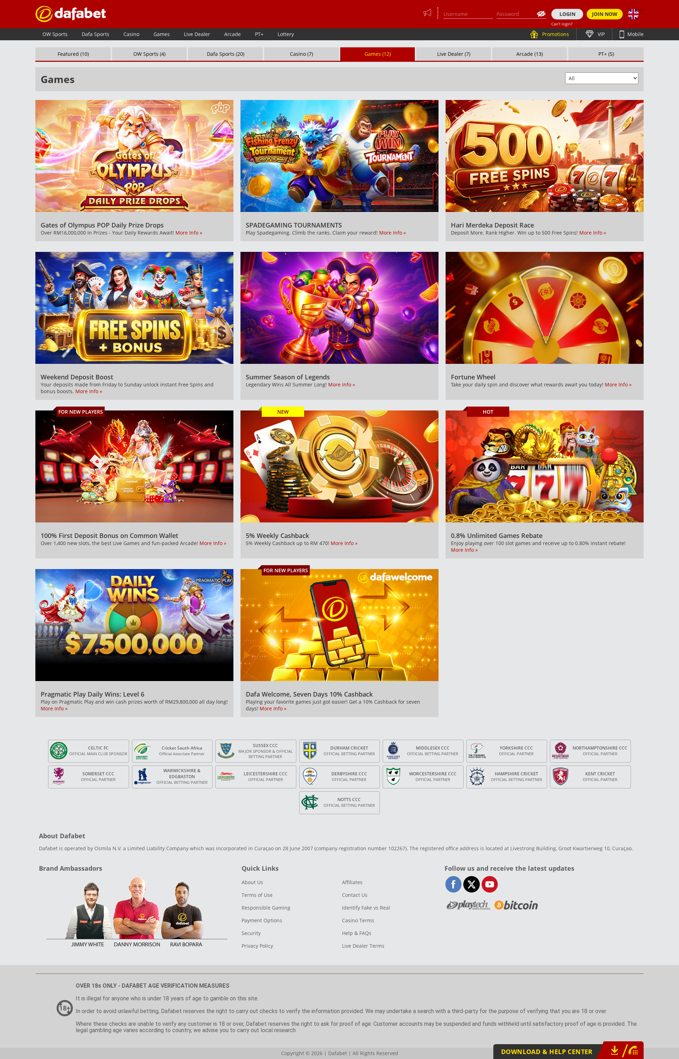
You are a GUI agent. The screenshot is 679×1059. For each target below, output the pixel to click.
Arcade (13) (529, 54)
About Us (252, 882)
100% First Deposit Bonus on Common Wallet (109, 535)
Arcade (232, 34)
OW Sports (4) (149, 54)
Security (251, 933)
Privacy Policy (257, 945)
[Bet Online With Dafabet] (70, 14)
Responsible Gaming (266, 907)
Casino (131, 34)
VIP (600, 34)
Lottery (286, 34)
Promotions (555, 34)
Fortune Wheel (473, 377)
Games (161, 34)
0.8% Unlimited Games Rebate (496, 535)
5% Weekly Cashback (277, 535)
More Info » (188, 232)
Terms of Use (257, 895)
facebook (453, 884)
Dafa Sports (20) (225, 54)
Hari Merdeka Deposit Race (492, 225)
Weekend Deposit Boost (77, 377)
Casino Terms (358, 920)
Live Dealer (197, 34)
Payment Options (262, 920)
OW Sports (55, 34)
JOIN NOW (604, 14)
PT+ (259, 34)
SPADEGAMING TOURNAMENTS (294, 225)
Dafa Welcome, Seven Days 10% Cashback (309, 694)
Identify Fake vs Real (366, 907)
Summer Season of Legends (288, 377)
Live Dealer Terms (363, 945)
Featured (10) (73, 54)
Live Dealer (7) (453, 54)
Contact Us (354, 895)
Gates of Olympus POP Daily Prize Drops (102, 225)
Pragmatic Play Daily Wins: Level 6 (92, 694)
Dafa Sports (95, 34)
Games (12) (378, 54)
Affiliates (352, 882)
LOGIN (567, 14)
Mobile (635, 34)
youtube (489, 884)
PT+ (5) (606, 54)
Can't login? (562, 23)
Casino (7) (301, 54)
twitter (471, 884)
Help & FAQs (356, 933)
